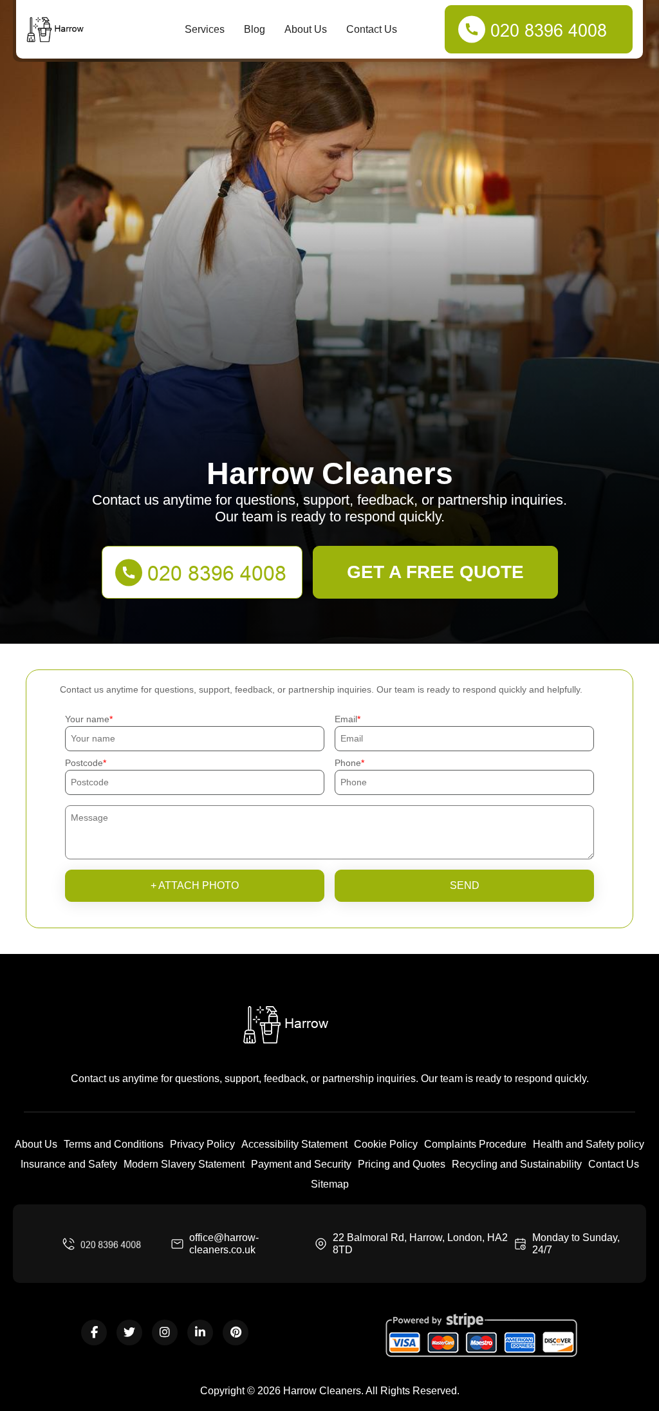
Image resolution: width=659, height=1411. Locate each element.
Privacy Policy (202, 1144)
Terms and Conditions (113, 1144)
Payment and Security (301, 1164)
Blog (254, 29)
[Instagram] (165, 1332)
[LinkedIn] (200, 1332)
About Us (305, 29)
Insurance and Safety (69, 1164)
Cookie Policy (386, 1144)
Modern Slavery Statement (184, 1164)
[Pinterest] (235, 1332)
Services (205, 29)
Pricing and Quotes (401, 1164)
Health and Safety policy (588, 1144)
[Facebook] (94, 1332)
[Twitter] (129, 1332)
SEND (464, 885)
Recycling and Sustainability (517, 1164)
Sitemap (330, 1184)
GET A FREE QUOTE (435, 572)
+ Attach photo (195, 885)
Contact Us (371, 29)
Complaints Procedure (475, 1144)
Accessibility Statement (294, 1144)
